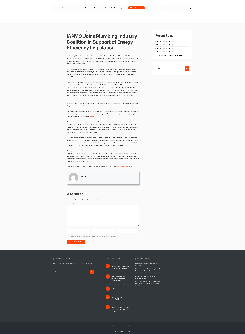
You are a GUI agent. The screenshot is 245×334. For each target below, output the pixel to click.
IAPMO (73, 31)
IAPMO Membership (136, 8)
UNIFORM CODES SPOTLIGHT (164, 41)
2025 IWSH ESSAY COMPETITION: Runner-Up (169, 55)
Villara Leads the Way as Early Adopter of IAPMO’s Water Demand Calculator (147, 284)
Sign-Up (122, 8)
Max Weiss (138, 263)
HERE (92, 116)
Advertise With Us (110, 8)
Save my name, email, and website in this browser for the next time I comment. (92, 236)
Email (94, 228)
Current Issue (67, 8)
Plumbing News (100, 31)
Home (57, 8)
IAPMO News (93, 31)
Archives (97, 8)
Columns (88, 8)
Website (119, 228)
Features (78, 8)
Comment (70, 203)
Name (69, 228)
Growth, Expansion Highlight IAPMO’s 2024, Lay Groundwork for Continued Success (147, 276)
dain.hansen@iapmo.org (125, 167)
